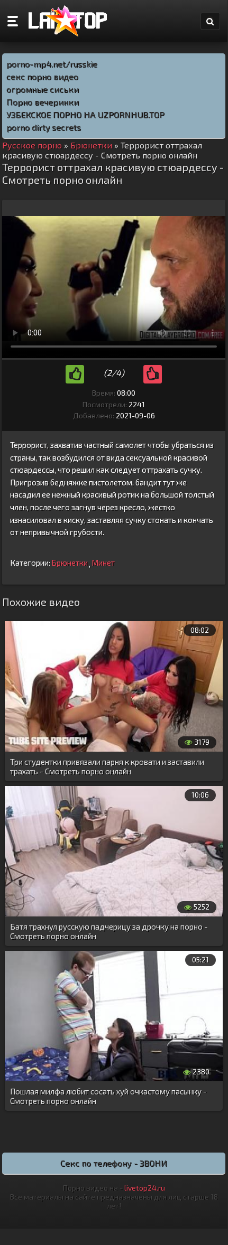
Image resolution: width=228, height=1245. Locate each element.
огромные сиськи (42, 89)
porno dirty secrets (43, 127)
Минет (103, 562)
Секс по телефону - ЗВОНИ (113, 1163)
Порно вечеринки (42, 102)
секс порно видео (42, 76)
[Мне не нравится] (152, 374)
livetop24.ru (144, 1187)
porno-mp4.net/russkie (51, 64)
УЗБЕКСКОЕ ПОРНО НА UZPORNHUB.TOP (85, 114)
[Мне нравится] (75, 374)
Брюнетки (69, 562)
